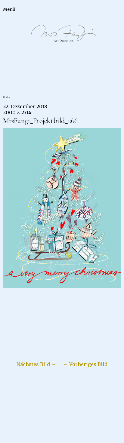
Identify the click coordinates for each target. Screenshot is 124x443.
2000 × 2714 (17, 112)
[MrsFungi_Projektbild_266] (62, 286)
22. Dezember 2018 (25, 106)
